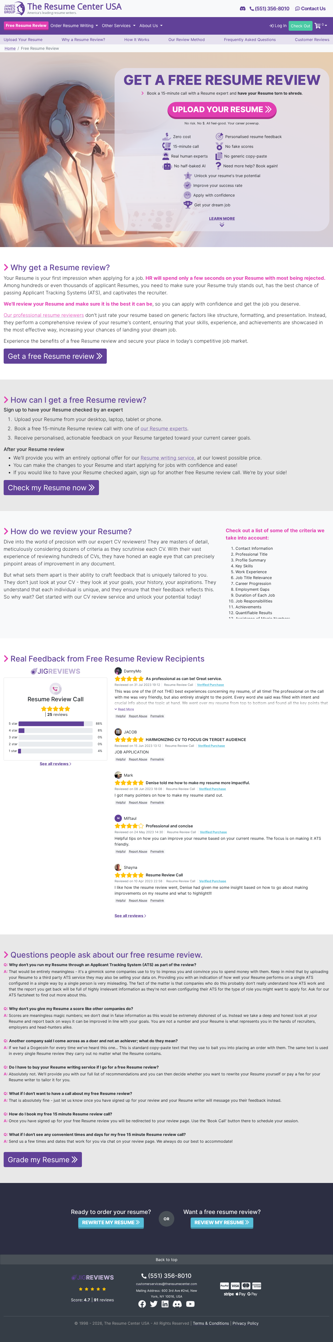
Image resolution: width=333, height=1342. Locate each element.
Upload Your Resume (23, 39)
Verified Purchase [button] (210, 685)
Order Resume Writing (72, 25)
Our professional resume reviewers (44, 315)
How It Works (136, 39)
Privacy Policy (246, 1323)
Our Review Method (186, 39)
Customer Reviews (312, 39)
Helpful (121, 716)
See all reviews (54, 763)
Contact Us (312, 8)
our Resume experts (164, 428)
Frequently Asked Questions (250, 39)
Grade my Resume (39, 1159)
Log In (280, 25)
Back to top (166, 1259)
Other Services (117, 25)
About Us (149, 25)
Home (10, 48)
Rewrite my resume (109, 1222)
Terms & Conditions (211, 1323)
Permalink (157, 716)
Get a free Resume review (52, 356)
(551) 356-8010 (169, 1275)
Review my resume (220, 1222)
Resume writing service (167, 458)
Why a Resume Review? (83, 39)
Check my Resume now (48, 487)
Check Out (300, 25)
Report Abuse (138, 716)
